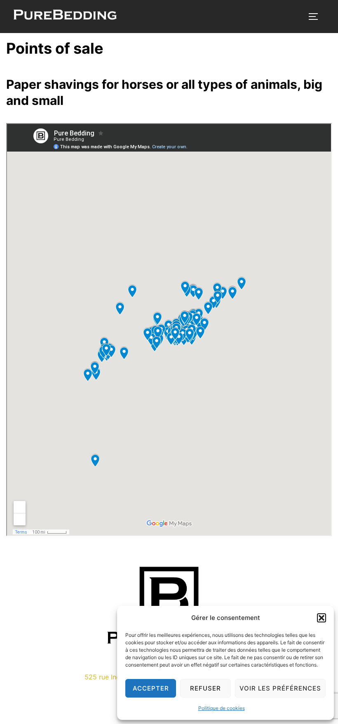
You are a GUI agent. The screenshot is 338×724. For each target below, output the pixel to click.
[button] (321, 618)
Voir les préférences (280, 688)
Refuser (205, 688)
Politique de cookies (221, 708)
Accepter (151, 688)
